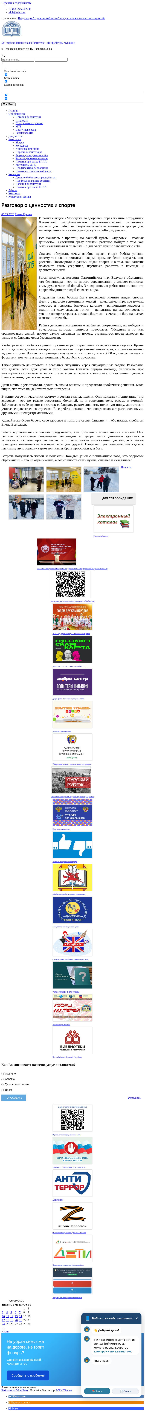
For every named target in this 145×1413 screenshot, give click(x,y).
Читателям (14, 139)
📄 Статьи (125, 1391)
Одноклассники (20, 1402)
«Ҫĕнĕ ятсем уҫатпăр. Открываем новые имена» (69, 894)
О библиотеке (16, 113)
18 (7, 1320)
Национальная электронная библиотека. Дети (68, 1265)
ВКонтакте (18, 1396)
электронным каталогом (112, 1351)
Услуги (20, 142)
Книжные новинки (27, 148)
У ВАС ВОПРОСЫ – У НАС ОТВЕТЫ (66, 992)
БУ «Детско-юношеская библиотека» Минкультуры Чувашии (38, 42)
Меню (10, 104)
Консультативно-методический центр (66, 927)
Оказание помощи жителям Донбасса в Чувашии (69, 1232)
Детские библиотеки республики (36, 177)
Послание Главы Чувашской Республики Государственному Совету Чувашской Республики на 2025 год (72, 568)
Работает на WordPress (14, 1390)
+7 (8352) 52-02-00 (19, 8)
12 (11, 1316)
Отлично (10, 1073)
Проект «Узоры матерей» (61, 1024)
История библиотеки (28, 116)
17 (3, 1320)
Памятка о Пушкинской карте (34, 171)
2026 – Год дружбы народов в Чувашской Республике (71, 634)
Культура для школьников (61, 829)
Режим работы (24, 132)
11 (7, 1316)
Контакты (14, 193)
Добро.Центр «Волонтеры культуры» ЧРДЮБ (68, 699)
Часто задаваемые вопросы (32, 158)
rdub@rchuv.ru (16, 12)
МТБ (18, 126)
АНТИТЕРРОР (58, 1200)
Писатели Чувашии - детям (62, 731)
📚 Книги (97, 1391)
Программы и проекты (29, 123)
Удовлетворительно (16, 1084)
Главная (13, 110)
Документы (15, 136)
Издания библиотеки (28, 183)
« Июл (5, 1331)
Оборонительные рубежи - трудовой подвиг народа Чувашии (72, 796)
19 (11, 1320)
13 (16, 1316)
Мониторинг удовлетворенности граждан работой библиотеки (72, 601)
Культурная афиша (19, 196)
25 (7, 1324)
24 (3, 1324)
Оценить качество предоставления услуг (66, 1135)
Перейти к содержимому (16, 2)
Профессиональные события (33, 180)
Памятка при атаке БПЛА (31, 161)
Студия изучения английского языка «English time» (71, 959)
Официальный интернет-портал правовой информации (72, 764)
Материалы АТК (26, 164)
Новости (126, 467)
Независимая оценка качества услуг (65, 862)
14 (20, 1316)
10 (3, 1316)
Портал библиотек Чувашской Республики (67, 1057)
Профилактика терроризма (32, 167)
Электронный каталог (101, 536)
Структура (22, 120)
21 (20, 1320)
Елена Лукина (23, 214)
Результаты (134, 1097)
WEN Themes (64, 1390)
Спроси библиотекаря (29, 151)
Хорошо (9, 1078)
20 (16, 1320)
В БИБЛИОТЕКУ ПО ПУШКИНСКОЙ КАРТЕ (69, 666)
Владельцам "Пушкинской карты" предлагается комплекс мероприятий (61, 18)
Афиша (12, 190)
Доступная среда (26, 129)
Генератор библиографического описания (67, 1298)
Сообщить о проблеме (28, 1375)
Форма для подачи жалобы (32, 155)
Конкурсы (22, 145)
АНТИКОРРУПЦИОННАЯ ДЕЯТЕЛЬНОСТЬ (69, 1167)
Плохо (8, 1089)
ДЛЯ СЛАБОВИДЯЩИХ (117, 498)
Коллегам (14, 174)
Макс (14, 1408)
